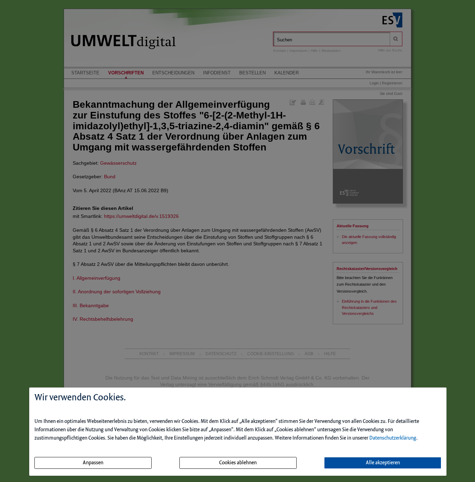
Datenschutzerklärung (392, 438)
